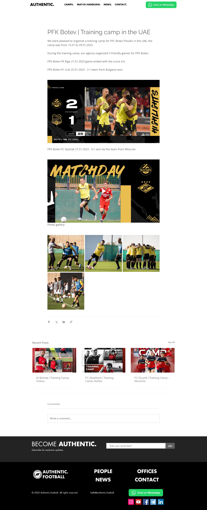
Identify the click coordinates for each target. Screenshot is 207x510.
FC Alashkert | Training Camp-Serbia (99, 379)
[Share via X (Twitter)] (56, 321)
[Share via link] (71, 321)
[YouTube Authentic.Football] (138, 502)
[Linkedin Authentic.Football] (161, 502)
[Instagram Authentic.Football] (131, 502)
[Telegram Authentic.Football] (153, 502)
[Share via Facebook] (48, 321)
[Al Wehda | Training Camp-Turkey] (54, 360)
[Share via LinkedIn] (63, 321)
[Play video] (103, 111)
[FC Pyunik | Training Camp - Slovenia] (153, 360)
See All (171, 342)
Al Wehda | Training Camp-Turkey (53, 379)
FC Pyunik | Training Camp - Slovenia (152, 379)
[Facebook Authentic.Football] (146, 502)
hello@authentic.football (102, 492)
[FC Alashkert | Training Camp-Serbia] (103, 360)
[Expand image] (65, 253)
